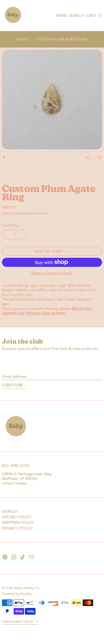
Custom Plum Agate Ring (61, 39)
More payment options (52, 273)
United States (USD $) (18, 621)
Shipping (8, 213)
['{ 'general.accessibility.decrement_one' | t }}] (5, 234)
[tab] (4, 157)
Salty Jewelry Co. (26, 588)
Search (9, 511)
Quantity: (10, 225)
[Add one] (24, 234)
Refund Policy (17, 516)
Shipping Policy (18, 522)
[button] (76, 15)
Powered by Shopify (16, 594)
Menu (61, 15)
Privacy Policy (17, 528)
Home (22, 39)
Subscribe (12, 385)
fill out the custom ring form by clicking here (47, 311)
